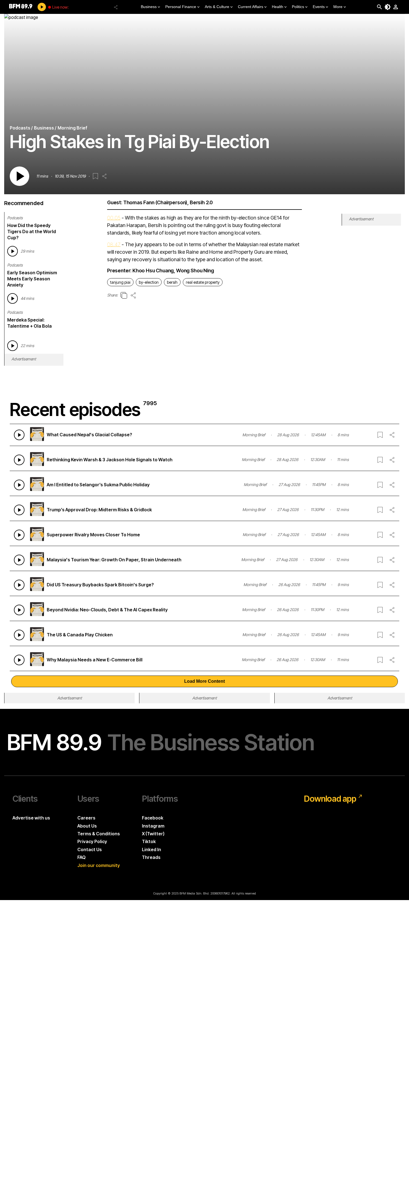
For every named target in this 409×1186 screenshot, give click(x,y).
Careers (86, 818)
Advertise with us (31, 818)
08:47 (113, 244)
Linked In (151, 849)
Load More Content (204, 681)
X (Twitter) (153, 833)
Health (277, 6)
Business (149, 6)
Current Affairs (250, 6)
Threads (151, 857)
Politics (298, 6)
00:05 (113, 218)
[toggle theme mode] (387, 7)
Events (319, 6)
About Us (87, 826)
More (338, 6)
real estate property (203, 282)
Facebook (152, 818)
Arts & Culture (217, 6)
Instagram (153, 826)
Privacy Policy (92, 841)
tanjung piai (120, 282)
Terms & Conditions (98, 833)
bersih (172, 282)
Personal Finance (180, 6)
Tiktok (149, 841)
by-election (149, 282)
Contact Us (89, 849)
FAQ (81, 857)
